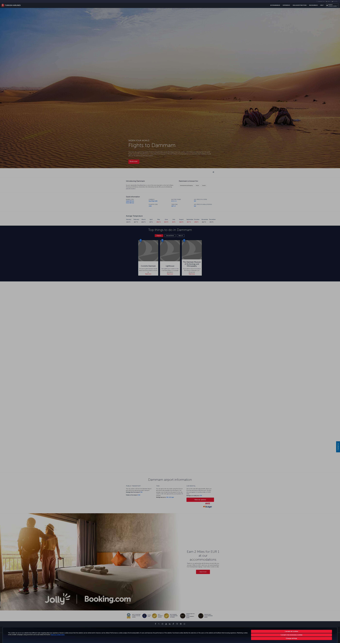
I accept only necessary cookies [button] (291, 635)
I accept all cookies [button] (291, 631)
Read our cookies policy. (58, 634)
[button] (291, 638)
